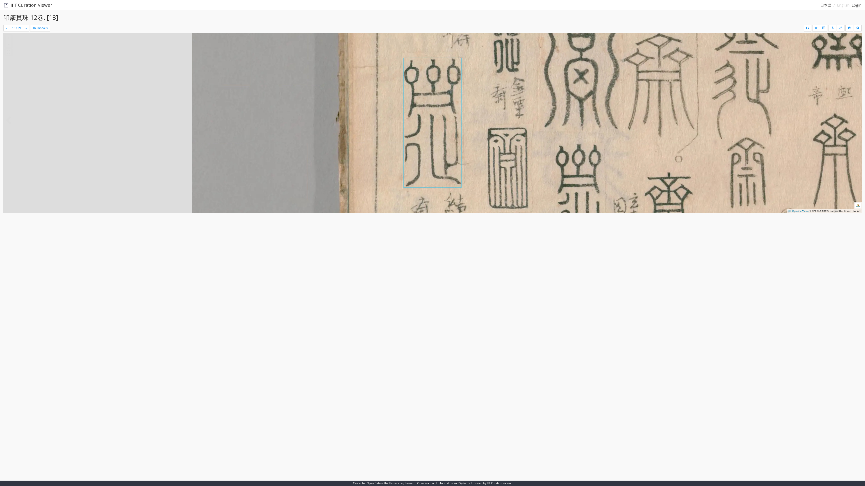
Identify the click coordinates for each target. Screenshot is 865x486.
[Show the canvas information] (841, 28)
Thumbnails (40, 28)
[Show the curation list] (823, 28)
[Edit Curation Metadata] (807, 28)
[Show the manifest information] (849, 28)
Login (856, 5)
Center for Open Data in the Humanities (378, 483)
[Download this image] (832, 28)
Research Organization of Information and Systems (437, 483)
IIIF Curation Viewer (31, 5)
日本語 (825, 5)
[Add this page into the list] (816, 28)
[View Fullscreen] (8, 52)
